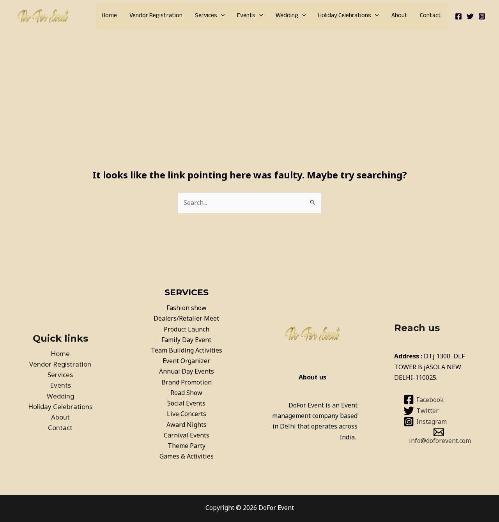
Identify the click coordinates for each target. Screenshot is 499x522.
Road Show (186, 392)
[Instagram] (481, 16)
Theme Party (186, 445)
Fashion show (186, 307)
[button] (221, 16)
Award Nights (186, 424)
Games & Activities (186, 456)
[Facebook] (458, 16)
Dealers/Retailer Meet (186, 318)
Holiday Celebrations (344, 16)
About (399, 16)
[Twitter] (470, 16)
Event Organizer (186, 360)
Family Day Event (186, 339)
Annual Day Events (186, 371)
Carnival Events (186, 435)
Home (109, 16)
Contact (430, 16)
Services (206, 16)
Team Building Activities (186, 350)
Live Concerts (186, 413)
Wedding (287, 16)
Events (246, 16)
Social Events (186, 403)
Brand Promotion (186, 382)
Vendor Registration (155, 16)
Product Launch (186, 329)
